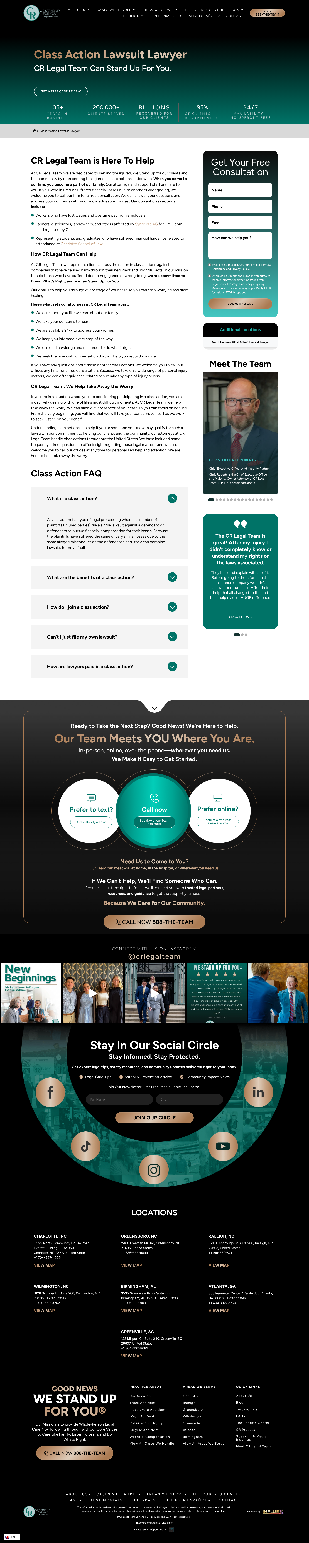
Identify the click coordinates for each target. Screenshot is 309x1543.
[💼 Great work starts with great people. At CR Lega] (216, 993)
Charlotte (191, 1396)
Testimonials (134, 16)
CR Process (245, 1429)
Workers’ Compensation (150, 1436)
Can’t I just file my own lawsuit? (82, 636)
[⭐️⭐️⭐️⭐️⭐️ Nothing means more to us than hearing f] (155, 993)
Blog (240, 1402)
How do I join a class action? (78, 607)
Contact (234, 16)
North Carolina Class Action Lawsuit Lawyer (241, 342)
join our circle (154, 1118)
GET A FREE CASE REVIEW (61, 91)
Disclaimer (167, 1522)
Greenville (191, 1423)
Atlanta (189, 1430)
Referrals (164, 16)
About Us (77, 10)
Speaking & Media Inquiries (251, 1438)
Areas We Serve (157, 10)
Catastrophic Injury (146, 1423)
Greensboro (193, 1409)
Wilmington (192, 1416)
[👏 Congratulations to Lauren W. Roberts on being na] (278, 993)
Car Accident (141, 1396)
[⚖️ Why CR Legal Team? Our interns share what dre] (93, 993)
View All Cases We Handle (152, 1443)
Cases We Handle (114, 10)
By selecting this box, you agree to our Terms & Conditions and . (241, 267)
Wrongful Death (143, 1416)
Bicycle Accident (144, 1430)
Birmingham (193, 1436)
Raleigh (189, 1402)
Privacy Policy (240, 269)
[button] (109, 498)
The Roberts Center (203, 10)
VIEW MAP (44, 1265)
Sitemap (155, 1522)
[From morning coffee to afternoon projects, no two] (31, 993)
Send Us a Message (240, 303)
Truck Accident (143, 1402)
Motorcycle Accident (148, 1409)
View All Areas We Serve (204, 1443)
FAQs (234, 10)
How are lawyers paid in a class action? (90, 666)
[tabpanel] (240, 433)
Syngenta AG (146, 224)
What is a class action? (72, 498)
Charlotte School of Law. (81, 243)
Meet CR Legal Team (253, 1446)
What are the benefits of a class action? (90, 577)
